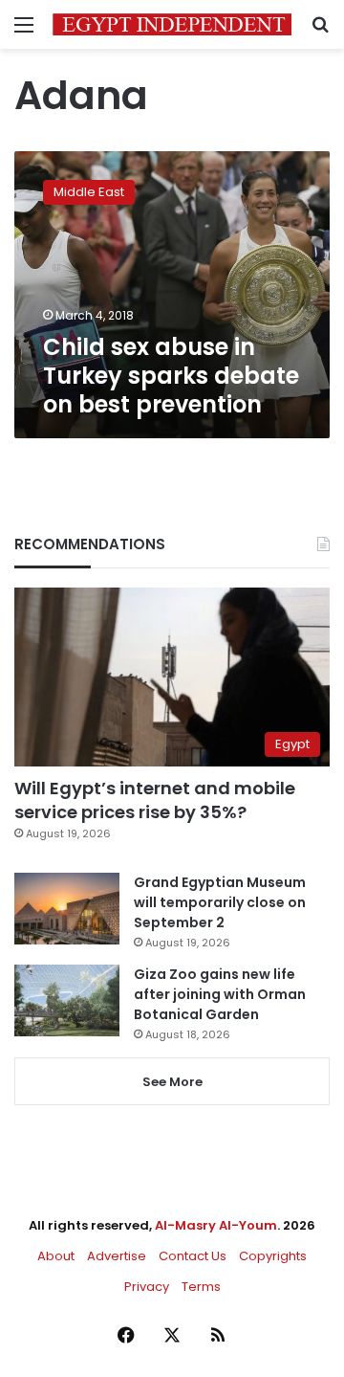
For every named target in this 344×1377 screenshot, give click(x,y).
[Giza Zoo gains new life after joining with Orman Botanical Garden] (66, 1000)
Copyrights (273, 1256)
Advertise (116, 1256)
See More (172, 1082)
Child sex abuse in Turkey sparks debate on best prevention (171, 375)
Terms (201, 1286)
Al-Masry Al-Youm (216, 1225)
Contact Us (192, 1256)
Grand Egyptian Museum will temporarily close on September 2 (220, 902)
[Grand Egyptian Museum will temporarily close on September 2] (66, 908)
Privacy (146, 1286)
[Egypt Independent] (172, 24)
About (56, 1256)
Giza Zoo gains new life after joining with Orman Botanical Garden (220, 994)
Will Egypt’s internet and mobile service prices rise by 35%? (154, 800)
